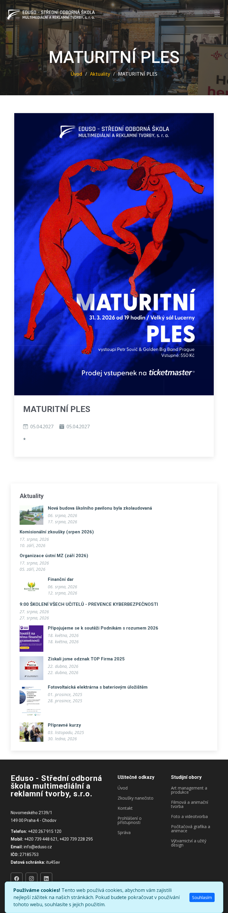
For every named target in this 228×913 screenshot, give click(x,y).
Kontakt (125, 808)
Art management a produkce (189, 790)
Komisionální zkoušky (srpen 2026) (57, 532)
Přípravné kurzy (64, 725)
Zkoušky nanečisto (135, 798)
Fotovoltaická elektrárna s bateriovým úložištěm (98, 687)
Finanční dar (61, 579)
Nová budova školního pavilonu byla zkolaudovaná (100, 508)
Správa (124, 832)
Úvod (76, 74)
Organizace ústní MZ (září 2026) (54, 555)
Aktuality (100, 74)
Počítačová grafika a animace (190, 829)
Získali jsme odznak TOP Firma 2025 (86, 659)
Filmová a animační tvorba (189, 804)
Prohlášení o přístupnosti (130, 820)
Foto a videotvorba (189, 816)
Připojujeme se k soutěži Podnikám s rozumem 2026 (103, 628)
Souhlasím (202, 897)
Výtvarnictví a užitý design (188, 843)
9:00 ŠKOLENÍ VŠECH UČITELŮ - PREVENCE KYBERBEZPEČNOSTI (89, 604)
